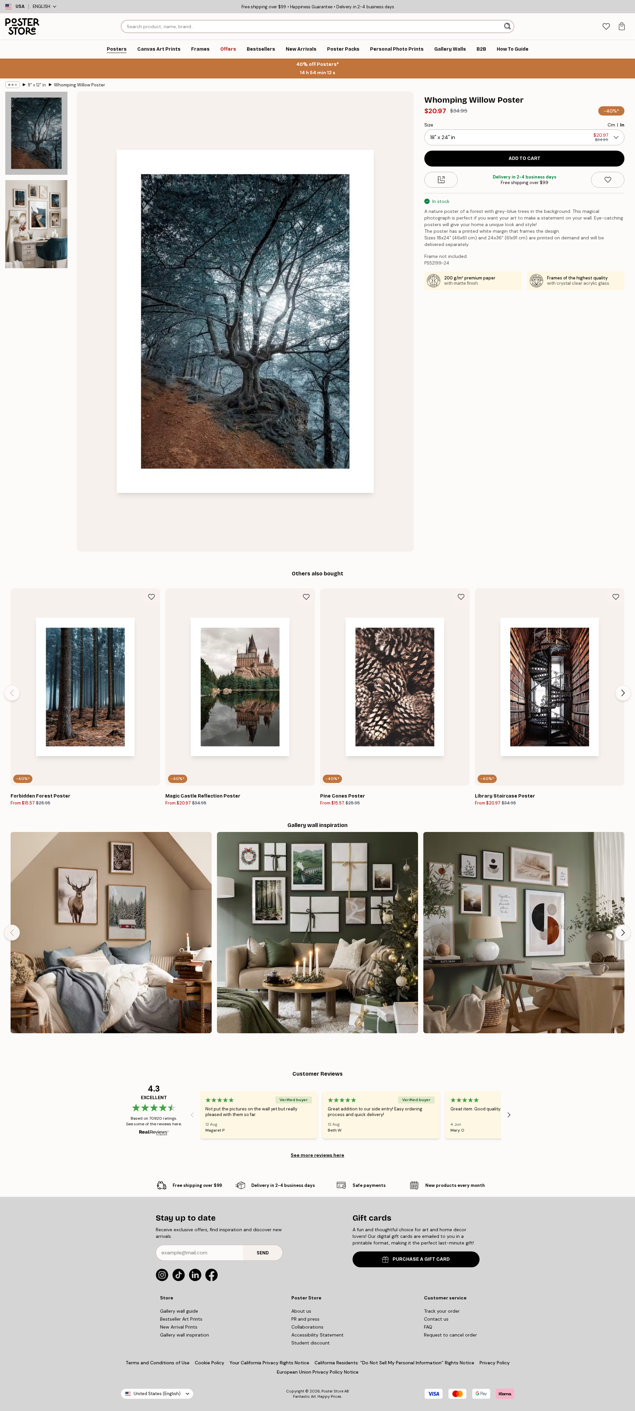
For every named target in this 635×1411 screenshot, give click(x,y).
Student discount (310, 1343)
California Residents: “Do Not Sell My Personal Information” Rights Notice (394, 1363)
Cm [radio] (611, 125)
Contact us (436, 1319)
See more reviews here (317, 1155)
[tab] (606, 27)
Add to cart (524, 158)
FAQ (428, 1327)
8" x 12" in (37, 85)
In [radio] (622, 125)
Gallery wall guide (179, 1311)
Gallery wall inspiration (184, 1335)
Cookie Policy (209, 1363)
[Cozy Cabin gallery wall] (111, 932)
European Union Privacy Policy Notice (318, 1372)
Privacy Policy (495, 1363)
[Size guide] (441, 180)
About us (301, 1311)
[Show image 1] (36, 133)
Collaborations (307, 1327)
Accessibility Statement (317, 1335)
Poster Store (332, 1391)
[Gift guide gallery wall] (317, 932)
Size (428, 125)
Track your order (442, 1311)
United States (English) (157, 1393)
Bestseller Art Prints (181, 1319)
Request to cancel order (450, 1335)
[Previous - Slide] (12, 693)
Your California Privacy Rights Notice (269, 1363)
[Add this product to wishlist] (607, 180)
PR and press (305, 1319)
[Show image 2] (36, 224)
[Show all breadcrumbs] (12, 84)
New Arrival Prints (178, 1327)
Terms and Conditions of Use (158, 1363)
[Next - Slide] (623, 693)
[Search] (508, 26)
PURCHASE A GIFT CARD (421, 1259)
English (41, 6)
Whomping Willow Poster (79, 85)
